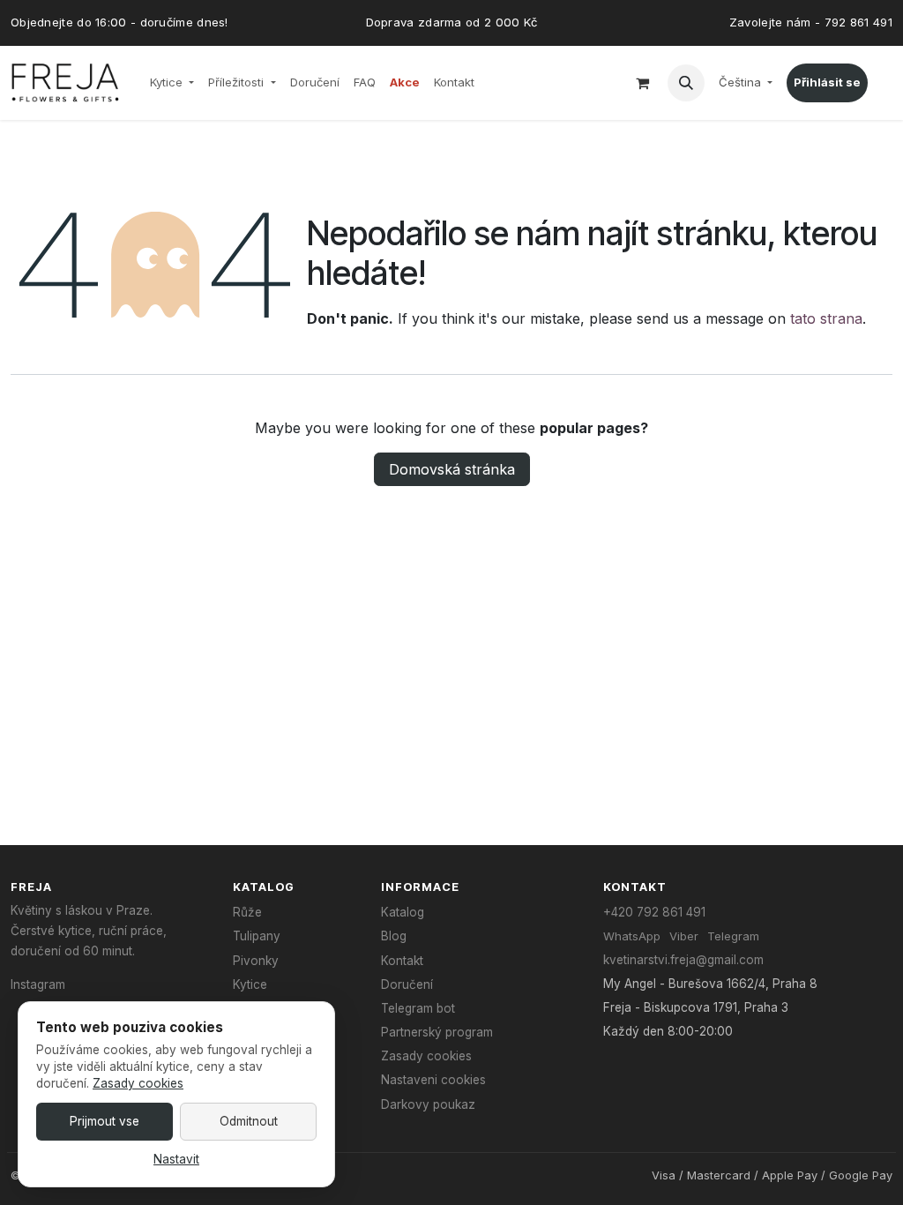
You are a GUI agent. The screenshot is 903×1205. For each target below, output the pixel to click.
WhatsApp (631, 936)
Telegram (733, 936)
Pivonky (256, 961)
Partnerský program (437, 1032)
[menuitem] (172, 83)
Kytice (250, 984)
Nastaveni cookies (433, 1080)
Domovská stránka (452, 469)
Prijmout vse (104, 1121)
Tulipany (256, 936)
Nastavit (176, 1159)
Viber (683, 936)
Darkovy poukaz (428, 1104)
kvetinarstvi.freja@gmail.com (683, 960)
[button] (686, 82)
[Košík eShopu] (642, 83)
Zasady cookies (426, 1056)
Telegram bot (418, 1008)
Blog (394, 936)
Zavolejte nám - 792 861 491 (810, 22)
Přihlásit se (827, 82)
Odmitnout (249, 1121)
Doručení (407, 984)
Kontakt (402, 961)
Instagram (38, 984)
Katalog (402, 912)
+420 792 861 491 (654, 912)
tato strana (826, 318)
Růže (247, 912)
